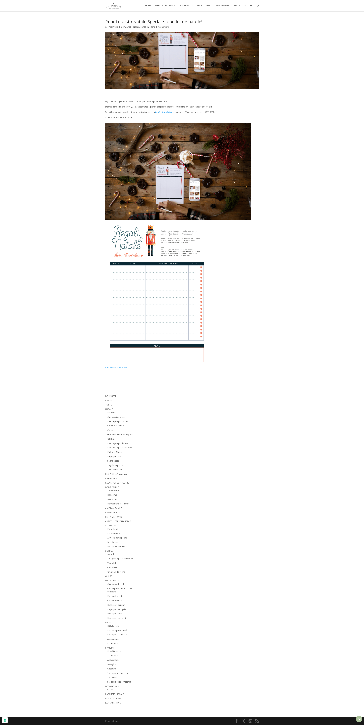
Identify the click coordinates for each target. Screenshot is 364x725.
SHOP (199, 6)
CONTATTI (238, 6)
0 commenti (163, 26)
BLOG (208, 6)
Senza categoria (147, 26)
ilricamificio (113, 26)
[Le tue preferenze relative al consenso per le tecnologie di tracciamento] (5, 720)
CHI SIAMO (185, 6)
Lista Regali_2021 (111, 368)
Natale (136, 26)
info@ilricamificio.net (164, 112)
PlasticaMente (222, 6)
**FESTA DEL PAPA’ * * (166, 6)
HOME (148, 6)
